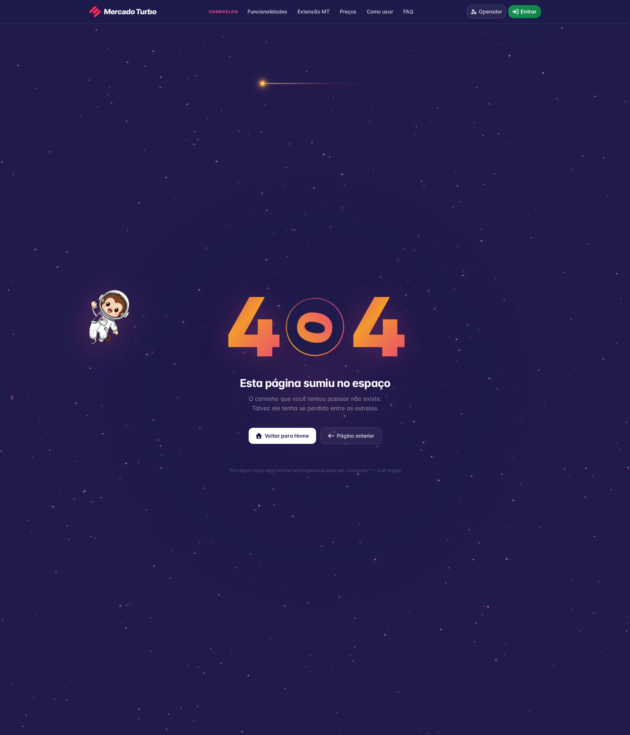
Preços (348, 11)
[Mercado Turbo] (122, 11)
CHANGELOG (223, 11)
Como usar (380, 11)
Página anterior (355, 436)
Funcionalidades (267, 11)
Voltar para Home (287, 436)
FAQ (408, 11)
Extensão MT (314, 11)
